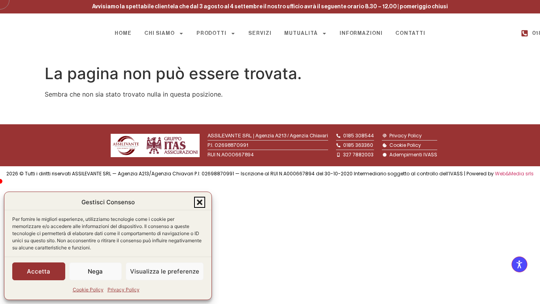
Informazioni (361, 33)
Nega (95, 271)
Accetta (38, 271)
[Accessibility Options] (519, 264)
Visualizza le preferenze (164, 271)
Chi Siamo (159, 33)
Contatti (410, 33)
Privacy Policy (124, 290)
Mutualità (301, 33)
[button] (200, 202)
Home (123, 33)
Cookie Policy (88, 290)
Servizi (260, 33)
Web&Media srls (514, 173)
